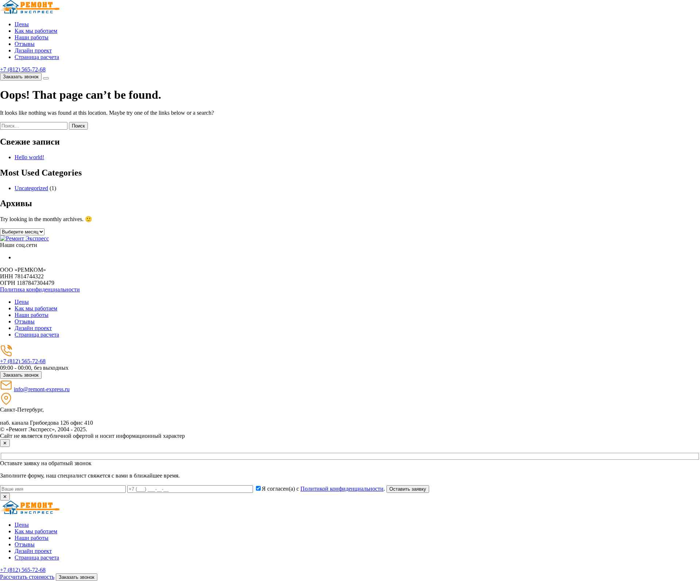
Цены (22, 24)
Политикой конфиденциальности (342, 489)
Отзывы (25, 44)
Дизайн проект (33, 50)
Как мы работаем (36, 31)
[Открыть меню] (46, 78)
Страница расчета (37, 57)
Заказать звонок (21, 76)
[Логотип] (24, 238)
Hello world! (29, 157)
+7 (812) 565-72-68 (23, 69)
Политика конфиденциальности (40, 289)
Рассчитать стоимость (27, 577)
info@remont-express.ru (42, 389)
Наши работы (31, 37)
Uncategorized (31, 188)
